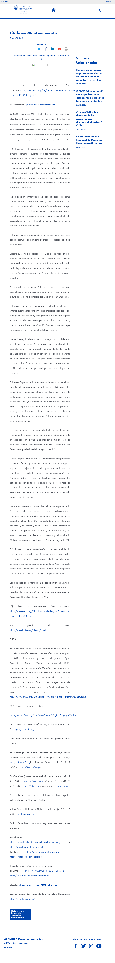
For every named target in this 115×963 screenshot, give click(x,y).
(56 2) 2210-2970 (20, 943)
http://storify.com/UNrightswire (38, 884)
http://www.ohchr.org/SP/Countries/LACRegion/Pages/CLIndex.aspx (45, 715)
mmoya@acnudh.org (20, 762)
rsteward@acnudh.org (29, 767)
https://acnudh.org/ (24, 729)
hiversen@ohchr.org (33, 781)
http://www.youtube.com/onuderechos (29, 875)
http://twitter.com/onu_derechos (26, 856)
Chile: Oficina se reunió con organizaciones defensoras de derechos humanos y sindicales (90, 96)
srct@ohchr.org (60, 786)
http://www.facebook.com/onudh (26, 847)
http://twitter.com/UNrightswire (43, 851)
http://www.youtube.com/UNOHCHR (44, 870)
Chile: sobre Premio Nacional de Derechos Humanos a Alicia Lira (89, 140)
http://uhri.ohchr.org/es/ (22, 898)
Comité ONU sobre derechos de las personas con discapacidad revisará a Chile (90, 119)
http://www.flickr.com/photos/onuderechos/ (41, 104)
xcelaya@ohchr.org (27, 814)
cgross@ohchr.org (31, 786)
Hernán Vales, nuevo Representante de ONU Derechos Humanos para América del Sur (89, 75)
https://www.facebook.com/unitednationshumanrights (36, 842)
